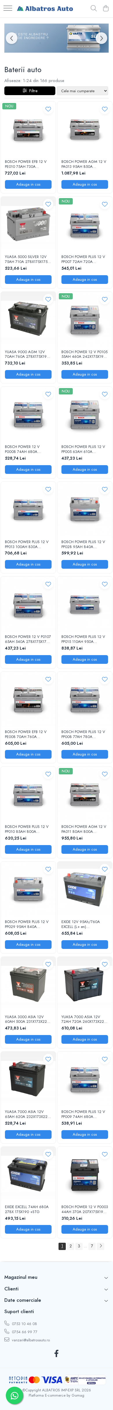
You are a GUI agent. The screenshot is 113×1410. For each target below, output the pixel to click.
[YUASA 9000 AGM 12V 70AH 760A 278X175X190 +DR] (28, 319)
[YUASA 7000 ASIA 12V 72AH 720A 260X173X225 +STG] (84, 984)
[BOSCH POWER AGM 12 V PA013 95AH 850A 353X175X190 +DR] (84, 129)
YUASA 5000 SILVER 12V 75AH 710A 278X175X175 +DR (26, 259)
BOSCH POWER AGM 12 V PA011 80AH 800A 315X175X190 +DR (83, 829)
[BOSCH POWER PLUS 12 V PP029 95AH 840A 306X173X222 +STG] (28, 889)
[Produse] (8, 8)
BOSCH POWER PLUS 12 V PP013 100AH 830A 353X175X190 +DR (27, 545)
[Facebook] (57, 1354)
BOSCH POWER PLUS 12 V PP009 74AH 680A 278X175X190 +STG (83, 1114)
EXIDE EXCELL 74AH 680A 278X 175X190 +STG (27, 1210)
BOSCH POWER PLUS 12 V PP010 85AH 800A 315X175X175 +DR (27, 829)
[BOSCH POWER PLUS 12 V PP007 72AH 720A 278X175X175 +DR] (84, 224)
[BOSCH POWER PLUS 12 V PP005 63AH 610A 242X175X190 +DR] (84, 414)
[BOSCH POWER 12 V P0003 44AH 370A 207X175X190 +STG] (84, 1174)
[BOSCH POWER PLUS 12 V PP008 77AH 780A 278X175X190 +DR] (84, 699)
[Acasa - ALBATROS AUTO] (45, 8)
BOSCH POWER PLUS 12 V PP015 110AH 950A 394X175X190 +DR (83, 639)
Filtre (32, 91)
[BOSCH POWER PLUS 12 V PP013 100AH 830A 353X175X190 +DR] (28, 509)
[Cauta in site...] (94, 8)
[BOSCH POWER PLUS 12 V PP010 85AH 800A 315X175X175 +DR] (28, 794)
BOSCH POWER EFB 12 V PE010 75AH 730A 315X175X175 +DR (26, 164)
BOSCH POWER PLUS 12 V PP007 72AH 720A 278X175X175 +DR (83, 259)
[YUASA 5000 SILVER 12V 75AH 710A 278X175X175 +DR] (28, 224)
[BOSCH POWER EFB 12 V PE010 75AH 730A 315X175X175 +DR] (28, 129)
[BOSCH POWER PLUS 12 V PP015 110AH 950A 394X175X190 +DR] (84, 604)
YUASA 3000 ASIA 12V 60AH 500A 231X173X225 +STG (27, 1020)
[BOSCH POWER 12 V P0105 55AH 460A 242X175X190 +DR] (84, 319)
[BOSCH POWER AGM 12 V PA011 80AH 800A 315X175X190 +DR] (84, 794)
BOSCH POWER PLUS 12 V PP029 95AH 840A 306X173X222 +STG (27, 924)
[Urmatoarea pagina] (100, 1246)
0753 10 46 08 (24, 1324)
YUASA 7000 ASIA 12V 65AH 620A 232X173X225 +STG (27, 1114)
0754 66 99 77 (24, 1332)
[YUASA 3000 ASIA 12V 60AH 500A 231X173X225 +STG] (28, 984)
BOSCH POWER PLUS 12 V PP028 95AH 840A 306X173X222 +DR (83, 545)
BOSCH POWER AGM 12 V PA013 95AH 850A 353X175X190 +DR (83, 164)
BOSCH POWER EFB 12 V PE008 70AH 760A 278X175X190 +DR (26, 734)
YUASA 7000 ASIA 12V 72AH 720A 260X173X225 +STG (83, 1020)
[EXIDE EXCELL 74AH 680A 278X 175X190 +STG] (28, 1174)
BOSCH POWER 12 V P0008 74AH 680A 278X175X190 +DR (22, 449)
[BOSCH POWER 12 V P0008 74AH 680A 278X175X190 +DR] (28, 414)
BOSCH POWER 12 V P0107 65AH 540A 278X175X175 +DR (28, 639)
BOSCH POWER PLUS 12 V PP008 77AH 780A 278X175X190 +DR (83, 734)
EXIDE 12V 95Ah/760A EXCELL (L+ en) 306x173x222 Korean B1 (81, 924)
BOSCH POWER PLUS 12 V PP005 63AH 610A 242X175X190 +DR (83, 449)
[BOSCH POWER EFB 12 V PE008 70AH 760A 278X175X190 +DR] (28, 699)
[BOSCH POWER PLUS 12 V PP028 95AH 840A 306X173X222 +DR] (84, 509)
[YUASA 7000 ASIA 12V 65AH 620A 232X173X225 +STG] (28, 1079)
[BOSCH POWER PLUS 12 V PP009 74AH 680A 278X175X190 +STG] (84, 1079)
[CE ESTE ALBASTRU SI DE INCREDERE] (56, 38)
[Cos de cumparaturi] (106, 8)
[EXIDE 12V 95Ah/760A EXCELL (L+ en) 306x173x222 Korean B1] (84, 889)
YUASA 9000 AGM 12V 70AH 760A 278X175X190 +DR (27, 355)
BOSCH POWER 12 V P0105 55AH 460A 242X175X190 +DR (84, 355)
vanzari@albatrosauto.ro (30, 1340)
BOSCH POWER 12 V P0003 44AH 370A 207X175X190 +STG (84, 1210)
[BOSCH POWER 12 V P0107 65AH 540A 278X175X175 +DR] (28, 604)
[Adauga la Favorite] (48, 109)
